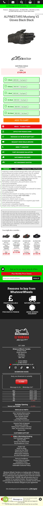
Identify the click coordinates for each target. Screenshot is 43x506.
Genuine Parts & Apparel (22, 423)
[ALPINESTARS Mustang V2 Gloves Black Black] (21, 37)
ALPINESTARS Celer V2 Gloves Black (16, 242)
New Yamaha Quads (21, 416)
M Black (17, 86)
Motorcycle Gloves (14, 10)
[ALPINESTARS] (21, 58)
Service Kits (21, 430)
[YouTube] (27, 367)
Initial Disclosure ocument (21, 464)
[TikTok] (21, 367)
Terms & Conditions (21, 458)
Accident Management (21, 455)
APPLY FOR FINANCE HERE (22, 132)
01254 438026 (22, 361)
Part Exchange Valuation (21, 438)
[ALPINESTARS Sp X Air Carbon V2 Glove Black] (37, 239)
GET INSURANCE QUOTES (23, 162)
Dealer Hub (21, 447)
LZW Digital (33, 489)
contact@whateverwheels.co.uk (22, 364)
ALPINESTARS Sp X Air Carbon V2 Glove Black (37, 243)
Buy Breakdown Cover (21, 443)
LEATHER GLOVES (34, 10)
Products (5, 10)
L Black (17, 93)
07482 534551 (22, 363)
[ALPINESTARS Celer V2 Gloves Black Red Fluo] (26, 239)
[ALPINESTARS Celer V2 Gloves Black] (16, 239)
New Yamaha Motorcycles (21, 413)
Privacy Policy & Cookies (21, 460)
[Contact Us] (13, 2)
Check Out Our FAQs (21, 450)
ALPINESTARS (24, 10)
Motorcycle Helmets (21, 425)
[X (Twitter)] (33, 367)
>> (42, 14)
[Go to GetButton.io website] (5, 503)
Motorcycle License (21, 452)
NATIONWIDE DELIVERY (23, 157)
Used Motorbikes (21, 418)
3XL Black (17, 113)
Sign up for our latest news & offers (23, 269)
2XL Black (17, 106)
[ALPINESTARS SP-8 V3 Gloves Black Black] (6, 239)
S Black (17, 80)
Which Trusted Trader (22, 126)
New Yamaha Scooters (21, 415)
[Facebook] (9, 367)
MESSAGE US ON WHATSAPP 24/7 (22, 137)
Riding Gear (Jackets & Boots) (22, 427)
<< (36, 14)
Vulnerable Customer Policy (21, 465)
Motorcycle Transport (21, 453)
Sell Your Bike (21, 440)
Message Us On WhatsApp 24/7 (21, 387)
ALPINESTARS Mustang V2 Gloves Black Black (21, 11)
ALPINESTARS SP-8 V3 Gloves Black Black (6, 243)
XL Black (17, 100)
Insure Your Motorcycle (21, 441)
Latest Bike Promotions (21, 420)
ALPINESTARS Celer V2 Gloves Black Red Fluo (26, 243)
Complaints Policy (21, 462)
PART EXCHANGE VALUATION (22, 152)
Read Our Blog (21, 448)
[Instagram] (15, 367)
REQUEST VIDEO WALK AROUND (22, 142)
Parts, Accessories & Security (21, 428)
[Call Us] (4, 2)
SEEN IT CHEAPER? (22, 147)
